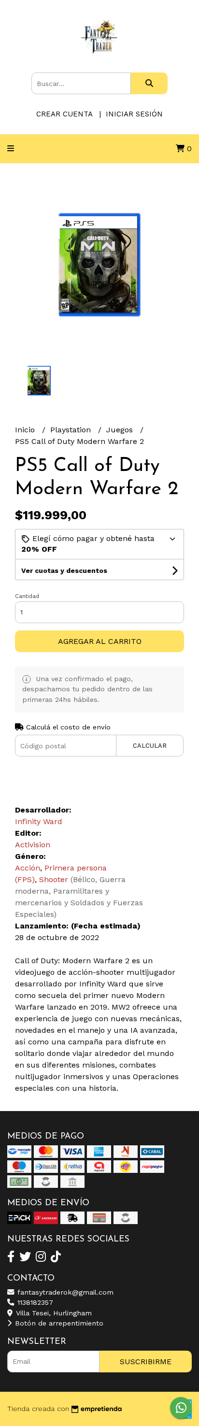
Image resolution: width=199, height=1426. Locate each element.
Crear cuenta (64, 114)
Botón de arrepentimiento (58, 1323)
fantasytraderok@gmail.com (64, 1292)
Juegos (120, 429)
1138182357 (34, 1302)
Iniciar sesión (134, 114)
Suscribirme (145, 1361)
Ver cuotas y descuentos (64, 570)
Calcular (150, 745)
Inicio (26, 429)
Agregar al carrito (100, 641)
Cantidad (27, 596)
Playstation (71, 429)
